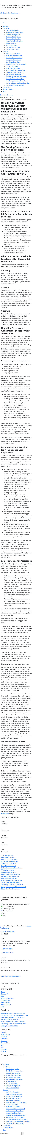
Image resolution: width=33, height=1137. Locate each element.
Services (5, 51)
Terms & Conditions (7, 998)
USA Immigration (11, 45)
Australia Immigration (13, 35)
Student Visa (12, 1013)
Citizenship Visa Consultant (15, 85)
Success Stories (8, 89)
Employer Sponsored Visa (9, 1026)
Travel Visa (11, 1015)
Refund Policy (5, 1002)
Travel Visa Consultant (13, 62)
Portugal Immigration (13, 47)
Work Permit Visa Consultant (15, 70)
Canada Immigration (12, 30)
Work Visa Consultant (13, 54)
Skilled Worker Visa (21, 1015)
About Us (6, 26)
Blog (4, 91)
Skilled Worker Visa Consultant (16, 64)
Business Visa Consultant (14, 58)
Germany (4, 1041)
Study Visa (9, 1017)
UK (2, 1045)
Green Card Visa (19, 1022)
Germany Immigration (13, 39)
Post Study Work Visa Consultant (16, 81)
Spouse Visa (15, 1019)
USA (2, 1047)
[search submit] (22, 1133)
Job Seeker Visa (6, 1019)
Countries (6, 28)
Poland (3, 1051)
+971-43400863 (7, 949)
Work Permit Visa (18, 1017)
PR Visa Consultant (12, 66)
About (3, 992)
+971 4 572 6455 (7, 952)
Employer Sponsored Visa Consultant (18, 83)
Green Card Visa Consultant (15, 79)
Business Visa (20, 1013)
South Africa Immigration (14, 41)
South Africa (5, 1043)
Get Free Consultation (7, 931)
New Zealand (5, 1034)
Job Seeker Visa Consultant (14, 72)
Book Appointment (6, 95)
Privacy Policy (5, 1000)
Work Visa (4, 1013)
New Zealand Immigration (14, 33)
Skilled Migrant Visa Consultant (16, 77)
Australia (4, 1037)
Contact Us (6, 87)
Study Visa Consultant (13, 68)
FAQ (2, 1007)
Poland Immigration (12, 49)
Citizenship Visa (20, 1024)
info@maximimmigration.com (10, 13)
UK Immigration (11, 43)
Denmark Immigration (13, 37)
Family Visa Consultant (13, 60)
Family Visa (4, 1015)
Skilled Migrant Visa (7, 1022)
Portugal (4, 1049)
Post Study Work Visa (8, 1024)
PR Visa (3, 1017)
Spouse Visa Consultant (13, 75)
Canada (3, 1032)
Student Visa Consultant (14, 56)
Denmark (4, 1039)
